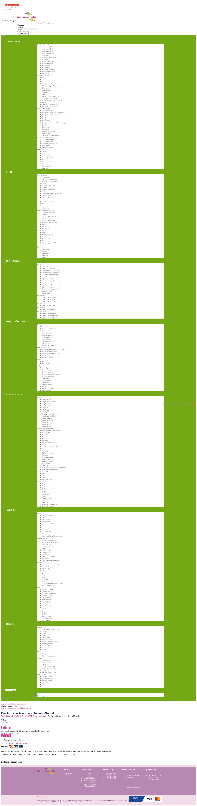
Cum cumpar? (6, 743)
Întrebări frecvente (90, 780)
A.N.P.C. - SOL (111, 777)
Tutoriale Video (90, 786)
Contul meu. (166, 404)
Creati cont (188, 404)
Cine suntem (68, 773)
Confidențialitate (111, 775)
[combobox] (27, 29)
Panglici (44, 716)
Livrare (40, 23)
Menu (3, 36)
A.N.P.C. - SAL (111, 778)
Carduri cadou (10, 7)
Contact (68, 775)
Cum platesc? (49, 23)
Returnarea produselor (90, 776)
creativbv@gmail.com (133, 787)
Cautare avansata (23, 31)
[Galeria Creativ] (26, 21)
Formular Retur (90, 778)
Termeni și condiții (111, 773)
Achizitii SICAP (90, 782)
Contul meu (5, 700)
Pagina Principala (7, 716)
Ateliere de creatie (90, 784)
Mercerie (38, 716)
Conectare (177, 404)
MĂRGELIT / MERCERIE (24, 716)
